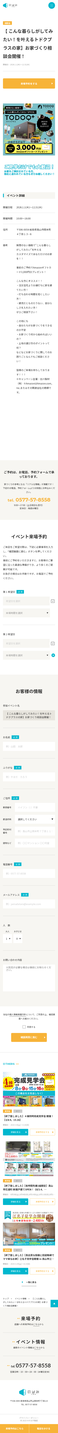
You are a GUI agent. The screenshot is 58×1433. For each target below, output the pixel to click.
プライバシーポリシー (29, 1417)
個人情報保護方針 (17, 1014)
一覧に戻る (31, 1282)
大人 (7, 931)
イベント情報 (20, 1298)
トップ (6, 1298)
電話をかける (43, 1428)
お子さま (18, 931)
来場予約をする (29, 83)
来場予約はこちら (14, 1428)
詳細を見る (16, 1132)
